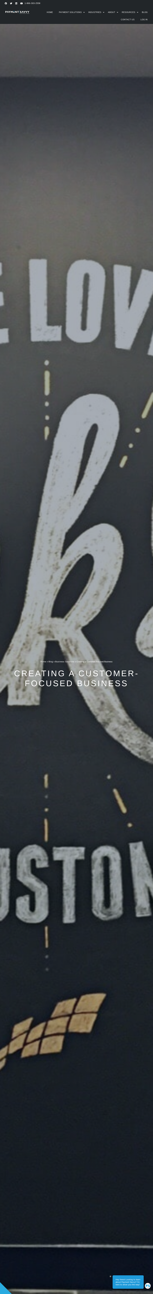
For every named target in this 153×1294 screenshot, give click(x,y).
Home (43, 662)
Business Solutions (64, 662)
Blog (51, 662)
